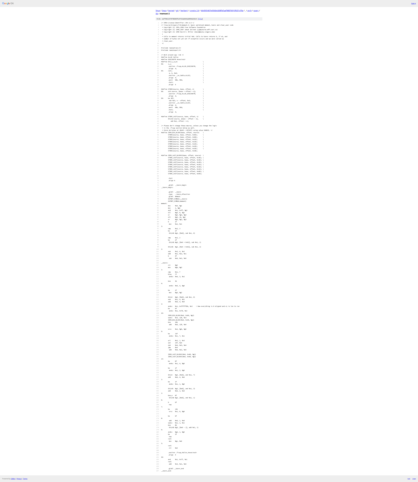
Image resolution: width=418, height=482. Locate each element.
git (177, 10)
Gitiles (13, 479)
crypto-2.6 (194, 10)
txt (409, 479)
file (200, 19)
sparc (256, 10)
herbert (184, 10)
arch (249, 10)
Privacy (19, 479)
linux (158, 10)
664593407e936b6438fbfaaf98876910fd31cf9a (222, 10)
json (414, 479)
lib (157, 13)
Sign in (413, 3)
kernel (171, 10)
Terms (25, 479)
